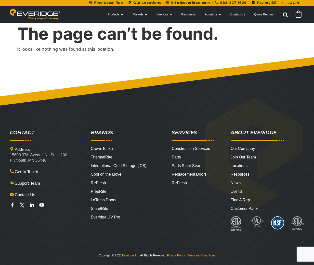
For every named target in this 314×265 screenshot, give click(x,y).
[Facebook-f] (12, 205)
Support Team (27, 183)
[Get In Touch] (12, 171)
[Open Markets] (145, 14)
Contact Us (25, 195)
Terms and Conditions (201, 255)
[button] (285, 14)
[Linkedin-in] (31, 205)
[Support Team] (12, 183)
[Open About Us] (219, 14)
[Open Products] (122, 14)
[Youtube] (41, 205)
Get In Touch (26, 171)
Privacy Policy (176, 255)
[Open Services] (170, 14)
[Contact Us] (12, 194)
